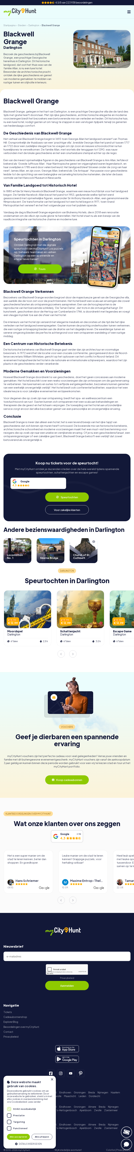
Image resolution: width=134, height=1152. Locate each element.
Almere (92, 1106)
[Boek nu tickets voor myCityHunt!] (126, 1132)
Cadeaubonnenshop (15, 1016)
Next (73, 654)
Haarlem (115, 1092)
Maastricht (70, 1096)
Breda (91, 1092)
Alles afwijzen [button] (42, 1137)
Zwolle (57, 1096)
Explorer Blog (10, 1021)
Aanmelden (67, 985)
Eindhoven (65, 1092)
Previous (61, 654)
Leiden (82, 1096)
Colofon (110, 1150)
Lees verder (34, 1102)
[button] (29, 1143)
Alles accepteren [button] (18, 1137)
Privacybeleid (67, 978)
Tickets (7, 1012)
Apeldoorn (85, 1110)
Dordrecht (94, 1096)
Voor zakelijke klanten (67, 509)
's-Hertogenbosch (66, 1110)
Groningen (80, 1092)
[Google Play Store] (67, 1059)
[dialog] (29, 1112)
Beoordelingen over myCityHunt (21, 1026)
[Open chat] (126, 1144)
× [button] (52, 1079)
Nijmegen (103, 1092)
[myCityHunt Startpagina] (23, 12)
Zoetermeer (111, 1110)
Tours (42, 268)
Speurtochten (69, 497)
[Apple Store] (67, 1048)
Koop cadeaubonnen (69, 779)
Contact (8, 1031)
